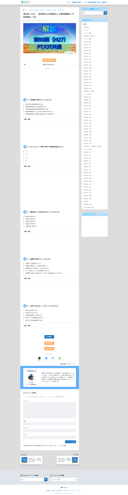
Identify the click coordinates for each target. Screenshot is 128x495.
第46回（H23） (88, 85)
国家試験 (86, 27)
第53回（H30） (88, 65)
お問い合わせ (66, 490)
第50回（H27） (72, 364)
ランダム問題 (87, 33)
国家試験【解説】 (77, 2)
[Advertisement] (35, 81)
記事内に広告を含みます (48, 64)
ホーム (69, 2)
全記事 (85, 24)
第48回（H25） (88, 79)
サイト (25, 434)
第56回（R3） (88, 56)
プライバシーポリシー (76, 490)
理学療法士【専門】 (89, 36)
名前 (24, 421)
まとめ (86, 30)
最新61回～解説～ (49, 60)
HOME (64, 487)
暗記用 (86, 201)
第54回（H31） (88, 62)
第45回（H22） (88, 88)
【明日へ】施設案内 (57, 490)
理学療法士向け (88, 204)
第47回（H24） (88, 82)
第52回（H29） (88, 68)
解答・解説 (27, 119)
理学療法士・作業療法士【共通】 (93, 146)
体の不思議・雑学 (89, 207)
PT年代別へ (49, 343)
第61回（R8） (88, 41)
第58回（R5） (88, 50)
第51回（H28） (88, 71)
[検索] (105, 13)
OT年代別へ (49, 348)
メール (25, 427)
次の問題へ (49, 336)
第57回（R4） (88, 53)
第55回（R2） (88, 59)
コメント (26, 401)
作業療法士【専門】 (89, 91)
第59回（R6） (88, 47)
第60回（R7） (88, 44)
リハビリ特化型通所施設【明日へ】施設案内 (95, 2)
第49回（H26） (88, 76)
